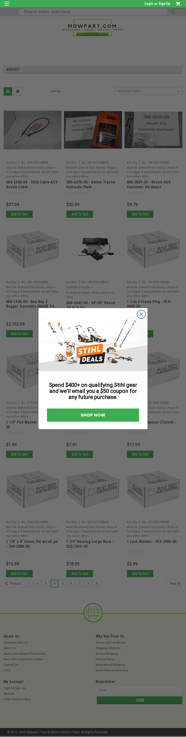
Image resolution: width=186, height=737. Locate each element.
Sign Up (164, 4)
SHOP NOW (93, 415)
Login (149, 4)
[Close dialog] (141, 314)
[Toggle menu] (6, 6)
